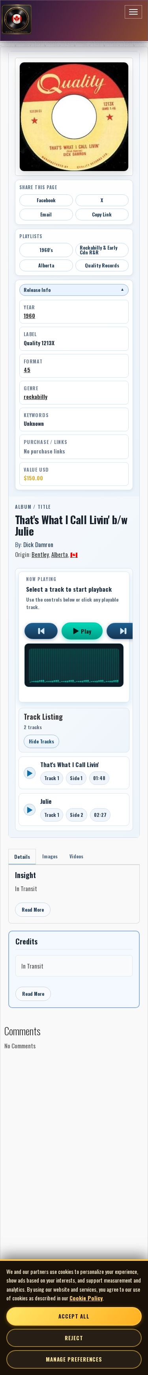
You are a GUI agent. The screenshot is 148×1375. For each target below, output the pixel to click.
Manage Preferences (74, 1359)
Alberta (46, 265)
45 (27, 370)
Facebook (46, 200)
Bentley (40, 554)
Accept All (73, 1316)
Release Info (74, 289)
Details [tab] (22, 856)
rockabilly (35, 397)
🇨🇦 (74, 554)
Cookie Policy (86, 1298)
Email (46, 214)
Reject (74, 1338)
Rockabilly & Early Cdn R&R (98, 250)
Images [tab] (50, 856)
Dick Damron (38, 544)
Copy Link (102, 214)
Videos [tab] (76, 856)
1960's (46, 249)
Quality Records (102, 265)
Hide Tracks (41, 741)
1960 (29, 316)
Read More (33, 909)
